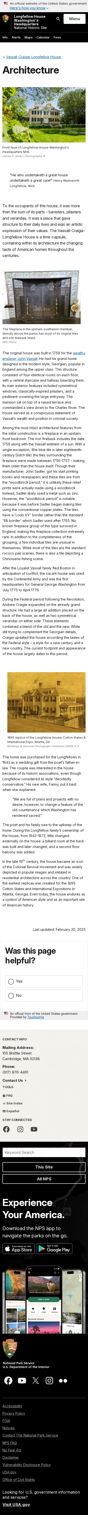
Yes (19, 981)
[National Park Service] (5, 19)
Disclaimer (10, 1457)
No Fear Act (11, 1450)
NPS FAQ (9, 1443)
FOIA (6, 1421)
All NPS (44, 1178)
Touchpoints (35, 1017)
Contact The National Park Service (30, 1435)
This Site (44, 1167)
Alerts (16, 37)
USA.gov (9, 1472)
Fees (57, 37)
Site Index (14, 1103)
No (19, 995)
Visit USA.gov (16, 1504)
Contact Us (13, 1080)
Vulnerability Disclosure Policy (26, 1465)
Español (12, 1111)
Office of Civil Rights (18, 1479)
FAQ (9, 1095)
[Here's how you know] (44, 6)
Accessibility (12, 1406)
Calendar (43, 37)
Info (5, 37)
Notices (8, 1428)
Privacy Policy (13, 1413)
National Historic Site (30, 22)
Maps (28, 37)
